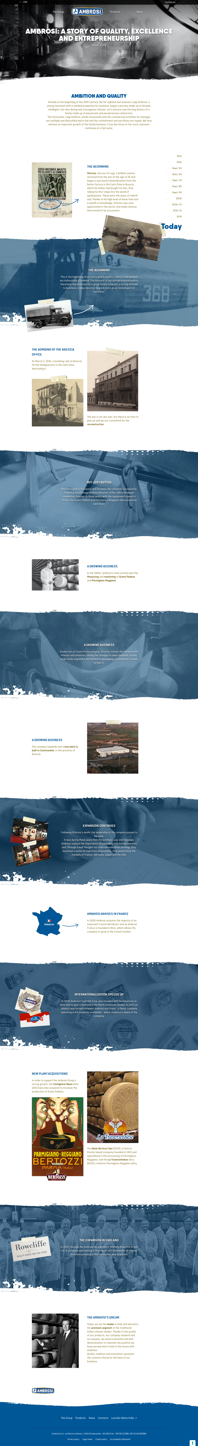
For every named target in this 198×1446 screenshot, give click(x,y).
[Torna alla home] (43, 1391)
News (140, 12)
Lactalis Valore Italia (122, 1418)
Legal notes (87, 1439)
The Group (58, 12)
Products (115, 12)
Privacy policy (73, 1439)
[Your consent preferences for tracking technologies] (193, 1443)
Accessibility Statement (120, 1439)
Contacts (170, 2)
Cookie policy (101, 1439)
